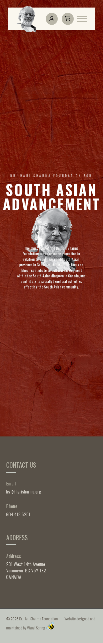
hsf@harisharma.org (24, 491)
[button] (68, 19)
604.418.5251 (18, 514)
